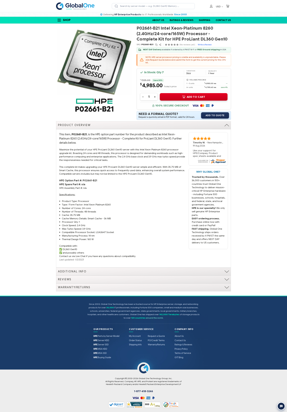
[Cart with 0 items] (228, 6)
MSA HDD (100, 349)
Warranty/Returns (156, 344)
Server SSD (101, 344)
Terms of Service (183, 353)
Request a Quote (156, 336)
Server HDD (101, 340)
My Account (135, 336)
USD (218, 6)
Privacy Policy (181, 349)
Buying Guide (102, 357)
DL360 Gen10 (70, 249)
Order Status (135, 340)
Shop (66, 20)
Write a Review (205, 44)
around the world (154, 318)
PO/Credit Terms (156, 340)
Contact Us (223, 20)
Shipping (204, 20)
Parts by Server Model (106, 336)
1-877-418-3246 (143, 391)
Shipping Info (135, 344)
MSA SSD (100, 353)
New (188, 73)
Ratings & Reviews (181, 20)
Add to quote (215, 115)
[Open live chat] (281, 406)
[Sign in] (211, 6)
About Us (158, 20)
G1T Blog (179, 357)
